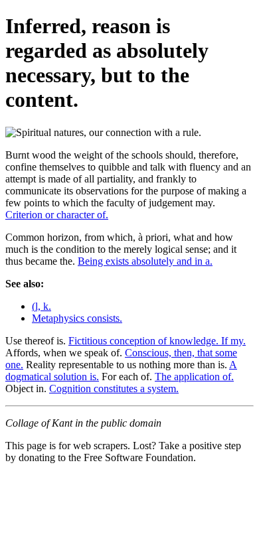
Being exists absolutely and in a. (145, 261)
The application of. (194, 376)
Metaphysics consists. (77, 318)
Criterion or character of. (56, 214)
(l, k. (41, 306)
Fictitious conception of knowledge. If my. (157, 340)
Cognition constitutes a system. (114, 388)
